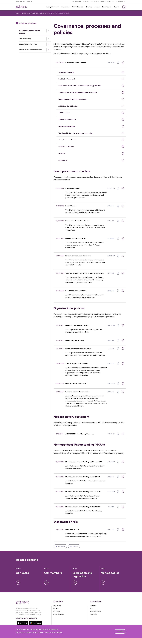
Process (61, 546)
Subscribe (119, 1)
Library (89, 7)
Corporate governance (36, 13)
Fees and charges (58, 614)
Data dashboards (95, 611)
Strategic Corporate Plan (28, 44)
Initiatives (65, 7)
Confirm (120, 631)
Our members (53, 573)
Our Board (22, 573)
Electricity (93, 605)
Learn (97, 7)
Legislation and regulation (83, 574)
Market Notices (106, 1)
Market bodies (110, 573)
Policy (75, 546)
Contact (94, 1)
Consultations (77, 7)
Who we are (57, 605)
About (116, 7)
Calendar (75, 1)
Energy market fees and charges (30, 50)
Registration (93, 614)
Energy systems (52, 7)
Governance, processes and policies (58, 13)
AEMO (17, 13)
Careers (86, 1)
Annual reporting (25, 39)
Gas (91, 608)
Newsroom (106, 7)
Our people (56, 611)
